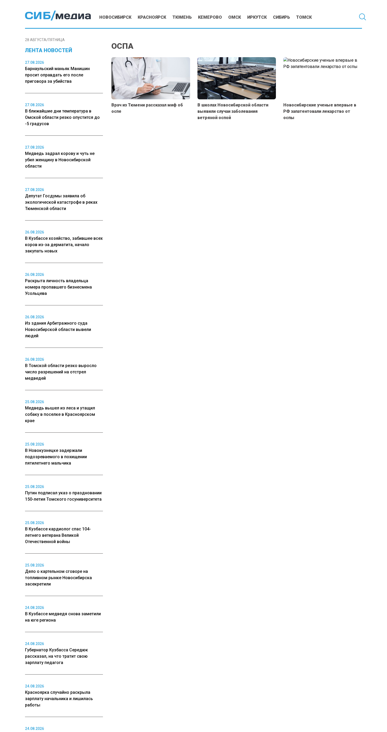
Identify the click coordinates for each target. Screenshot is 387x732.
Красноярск (152, 17)
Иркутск (257, 17)
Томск (304, 17)
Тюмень (182, 17)
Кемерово (210, 17)
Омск (234, 17)
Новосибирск (115, 17)
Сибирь (281, 17)
